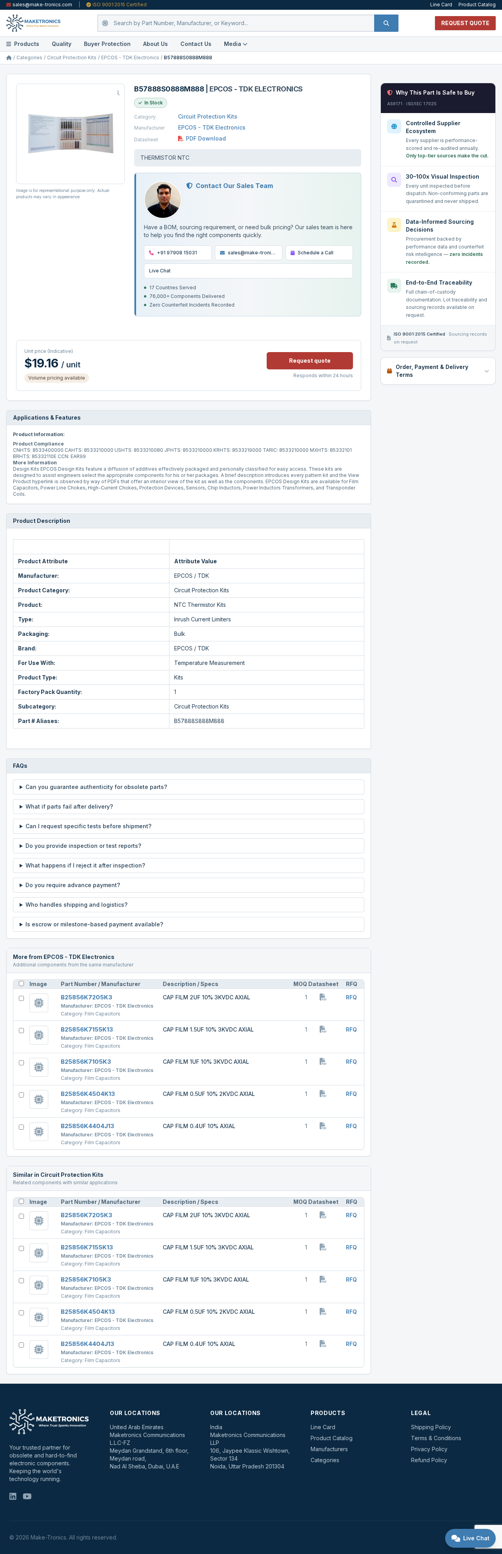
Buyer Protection (107, 43)
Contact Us (195, 43)
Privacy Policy (429, 1449)
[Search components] (386, 23)
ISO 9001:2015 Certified (120, 4)
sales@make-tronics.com (42, 4)
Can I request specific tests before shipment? (88, 826)
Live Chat (160, 271)
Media (232, 43)
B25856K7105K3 (86, 1061)
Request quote (310, 360)
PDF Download (206, 138)
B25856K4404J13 (87, 1126)
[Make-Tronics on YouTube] (27, 1497)
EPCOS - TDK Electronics (130, 57)
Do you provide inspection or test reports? (83, 845)
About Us (155, 43)
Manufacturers (329, 1449)
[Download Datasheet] (323, 997)
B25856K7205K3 (86, 997)
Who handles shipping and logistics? (76, 904)
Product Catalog (477, 4)
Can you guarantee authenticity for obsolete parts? (96, 786)
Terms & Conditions (436, 1438)
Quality (61, 43)
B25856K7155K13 (87, 1029)
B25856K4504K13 (88, 1093)
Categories (29, 57)
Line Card (441, 4)
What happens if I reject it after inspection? (85, 865)
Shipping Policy (431, 1427)
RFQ (351, 997)
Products (26, 43)
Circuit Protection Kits (71, 57)
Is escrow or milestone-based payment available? (94, 924)
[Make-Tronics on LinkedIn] (12, 1497)
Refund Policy (429, 1460)
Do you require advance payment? (72, 885)
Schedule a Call (315, 253)
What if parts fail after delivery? (69, 806)
